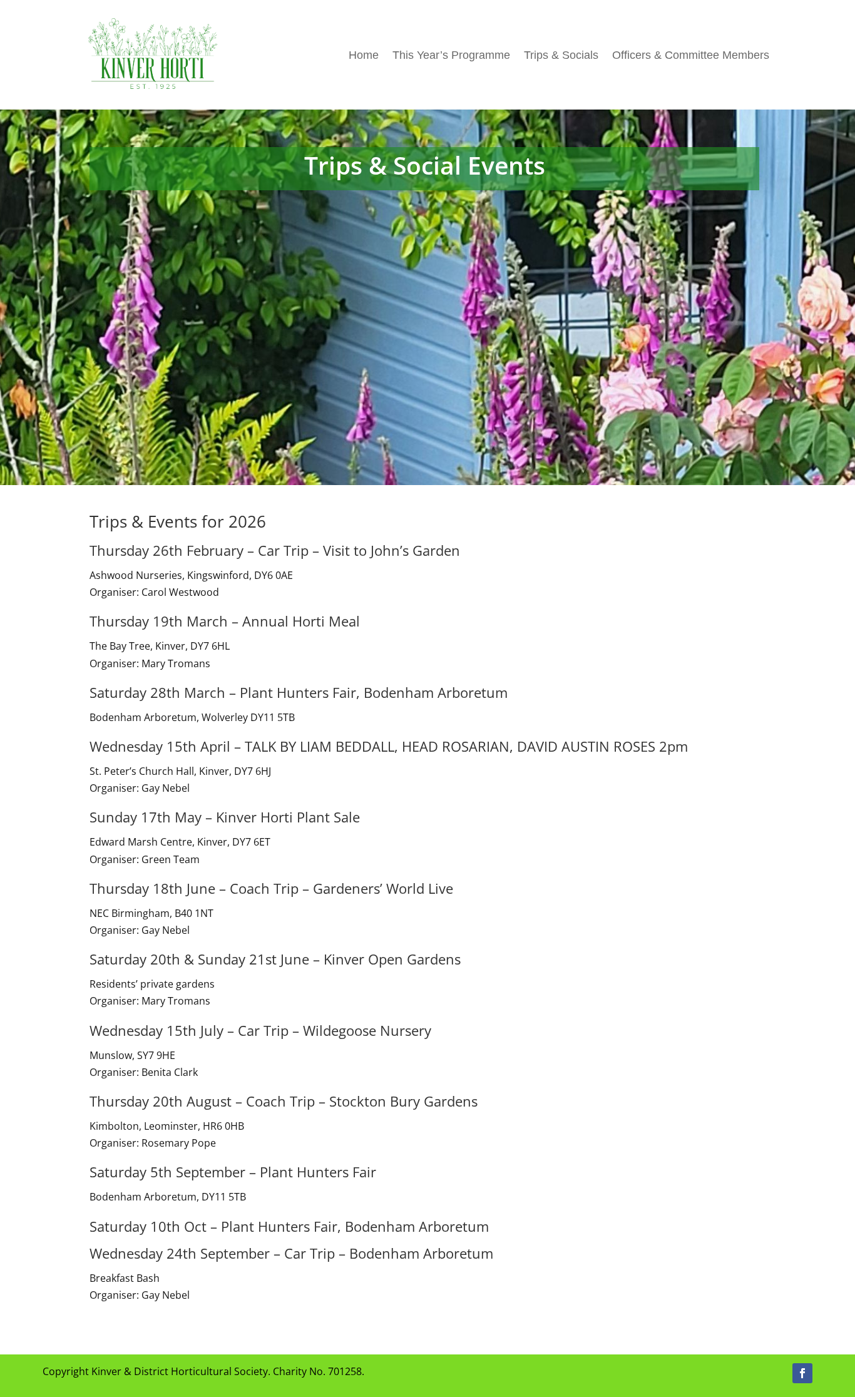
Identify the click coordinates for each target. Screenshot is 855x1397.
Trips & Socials (561, 55)
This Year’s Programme (451, 55)
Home (364, 55)
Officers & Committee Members (690, 55)
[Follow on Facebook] (802, 1373)
